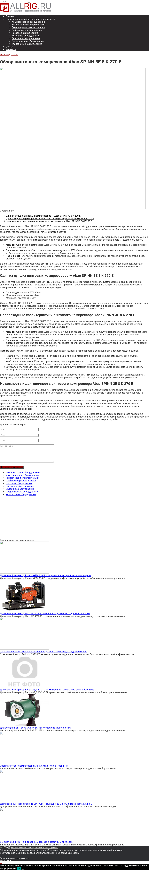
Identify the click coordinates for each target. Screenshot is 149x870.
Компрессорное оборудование (28, 21)
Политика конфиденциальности (14, 858)
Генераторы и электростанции (28, 27)
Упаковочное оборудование (27, 44)
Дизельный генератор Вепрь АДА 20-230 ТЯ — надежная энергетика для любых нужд (47, 689)
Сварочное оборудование (26, 38)
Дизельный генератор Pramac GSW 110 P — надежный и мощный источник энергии (45, 575)
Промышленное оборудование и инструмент (30, 19)
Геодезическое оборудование (28, 41)
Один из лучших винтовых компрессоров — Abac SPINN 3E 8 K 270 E (43, 215)
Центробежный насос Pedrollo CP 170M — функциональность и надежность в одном (46, 803)
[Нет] (22, 869)
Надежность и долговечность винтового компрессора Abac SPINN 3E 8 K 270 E (49, 221)
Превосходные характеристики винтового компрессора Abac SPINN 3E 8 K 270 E (50, 218)
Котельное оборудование (26, 35)
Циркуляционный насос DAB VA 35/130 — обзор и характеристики (35, 727)
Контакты (11, 49)
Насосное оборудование (25, 33)
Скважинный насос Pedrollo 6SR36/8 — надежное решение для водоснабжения (43, 651)
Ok (19, 868)
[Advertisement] (74, 518)
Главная (10, 16)
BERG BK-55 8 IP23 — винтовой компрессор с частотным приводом (36, 842)
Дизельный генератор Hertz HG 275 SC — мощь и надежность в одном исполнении (45, 613)
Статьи (9, 46)
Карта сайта (5, 860)
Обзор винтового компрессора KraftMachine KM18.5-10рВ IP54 (34, 765)
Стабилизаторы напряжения (27, 30)
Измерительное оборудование (28, 24)
